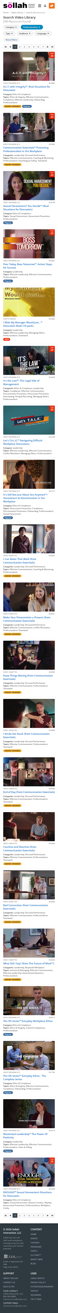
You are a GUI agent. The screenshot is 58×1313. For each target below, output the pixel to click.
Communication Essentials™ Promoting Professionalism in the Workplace (25, 149)
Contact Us (9, 1282)
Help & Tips (9, 1286)
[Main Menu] (39, 5)
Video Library (17, 12)
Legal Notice (37, 1278)
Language (42, 33)
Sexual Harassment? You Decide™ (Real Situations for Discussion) (26, 207)
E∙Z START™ (36, 1255)
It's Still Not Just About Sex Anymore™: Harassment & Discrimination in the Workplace (25, 498)
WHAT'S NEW (37, 1259)
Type (8, 33)
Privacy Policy (38, 1282)
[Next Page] (47, 47)
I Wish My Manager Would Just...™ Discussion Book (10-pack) (22, 324)
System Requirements (42, 1286)
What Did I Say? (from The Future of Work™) (28, 963)
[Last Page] (52, 47)
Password (36, 1295)
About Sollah (10, 1278)
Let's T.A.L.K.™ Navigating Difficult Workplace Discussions (22, 442)
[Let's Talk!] (52, 6)
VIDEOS (34, 1238)
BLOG (33, 1263)
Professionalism (30, 27)
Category (10, 27)
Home (6, 12)
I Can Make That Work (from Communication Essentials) (19, 560)
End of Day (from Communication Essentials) (29, 792)
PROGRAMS (36, 1246)
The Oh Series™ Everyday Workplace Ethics (28, 1021)
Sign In (34, 1290)
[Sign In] (45, 5)
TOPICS (34, 1251)
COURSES (35, 1242)
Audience (24, 33)
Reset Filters (11, 39)
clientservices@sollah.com (15, 1299)
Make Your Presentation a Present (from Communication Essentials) (26, 619)
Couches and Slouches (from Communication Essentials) (19, 848)
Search (35, 12)
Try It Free (36, 1299)
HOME (33, 1234)
